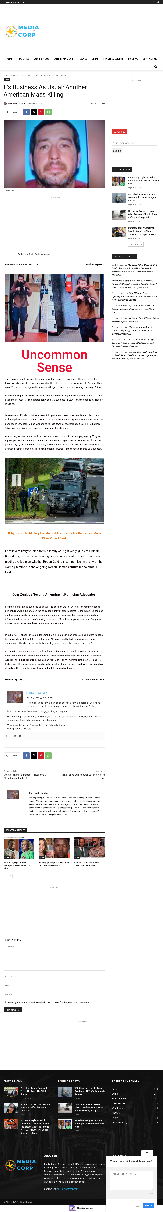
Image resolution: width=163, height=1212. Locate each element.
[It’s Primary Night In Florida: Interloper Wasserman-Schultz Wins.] (19, 848)
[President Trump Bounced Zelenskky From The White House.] (11, 1092)
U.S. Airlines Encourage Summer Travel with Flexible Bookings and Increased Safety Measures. (133, 343)
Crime (14, 75)
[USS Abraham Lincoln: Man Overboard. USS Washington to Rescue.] (119, 198)
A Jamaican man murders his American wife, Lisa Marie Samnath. (35, 1107)
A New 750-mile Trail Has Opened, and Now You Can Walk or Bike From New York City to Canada (134, 296)
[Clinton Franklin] (6, 103)
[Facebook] (153, 2)
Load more (135, 244)
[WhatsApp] (48, 112)
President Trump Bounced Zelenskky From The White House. (33, 1091)
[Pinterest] (41, 112)
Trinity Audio (34, 254)
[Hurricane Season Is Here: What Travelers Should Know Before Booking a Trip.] (119, 215)
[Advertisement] (100, 31)
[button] (155, 66)
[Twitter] (6, 736)
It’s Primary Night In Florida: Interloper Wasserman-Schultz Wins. (17, 865)
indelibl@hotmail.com (67, 1188)
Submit (117, 150)
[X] (34, 112)
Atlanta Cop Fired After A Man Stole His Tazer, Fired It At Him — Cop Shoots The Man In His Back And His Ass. (135, 355)
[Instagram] (157, 2)
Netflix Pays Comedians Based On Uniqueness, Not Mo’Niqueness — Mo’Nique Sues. (133, 309)
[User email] (20, 736)
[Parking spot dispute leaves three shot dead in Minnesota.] (54, 848)
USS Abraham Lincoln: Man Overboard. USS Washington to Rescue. (143, 197)
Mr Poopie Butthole (121, 280)
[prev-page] (5, 876)
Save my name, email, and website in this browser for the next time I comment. (48, 1002)
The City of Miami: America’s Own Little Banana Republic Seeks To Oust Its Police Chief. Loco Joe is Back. (135, 284)
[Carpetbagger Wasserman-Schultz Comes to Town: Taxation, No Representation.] (119, 232)
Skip (138, 1205)
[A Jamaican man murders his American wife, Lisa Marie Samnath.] (11, 1108)
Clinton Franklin (17, 103)
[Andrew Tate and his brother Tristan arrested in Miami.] (89, 848)
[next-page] (11, 876)
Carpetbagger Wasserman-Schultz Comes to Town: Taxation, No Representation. (143, 231)
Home (6, 75)
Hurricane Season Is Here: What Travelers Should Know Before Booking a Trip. (142, 214)
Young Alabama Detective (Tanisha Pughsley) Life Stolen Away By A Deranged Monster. (133, 330)
